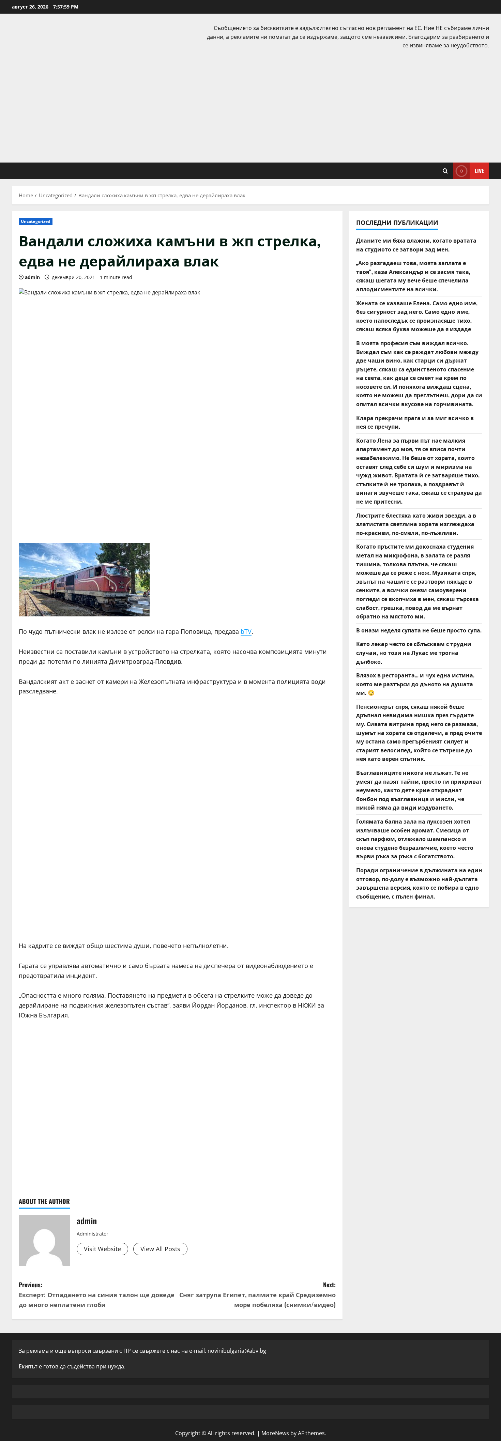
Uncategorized (35, 221)
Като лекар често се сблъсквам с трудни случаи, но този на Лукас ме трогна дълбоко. (413, 652)
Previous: (96, 1294)
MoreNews (275, 1433)
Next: (257, 1294)
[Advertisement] (250, 104)
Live (479, 170)
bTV (246, 631)
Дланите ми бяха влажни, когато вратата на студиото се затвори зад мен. (416, 244)
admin (32, 277)
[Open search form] (445, 171)
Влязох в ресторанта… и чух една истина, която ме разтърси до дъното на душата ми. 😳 (415, 683)
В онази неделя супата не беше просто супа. (419, 630)
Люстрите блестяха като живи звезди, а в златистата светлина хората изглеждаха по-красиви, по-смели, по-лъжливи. (416, 524)
